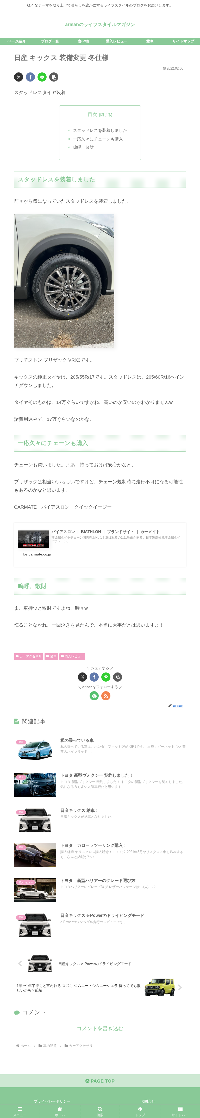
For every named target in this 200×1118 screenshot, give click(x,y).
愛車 (53, 656)
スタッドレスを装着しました (100, 130)
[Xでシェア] (18, 77)
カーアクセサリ (31, 656)
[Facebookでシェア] (30, 77)
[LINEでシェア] (42, 77)
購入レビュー (74, 656)
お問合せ (148, 1101)
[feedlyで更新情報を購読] (94, 695)
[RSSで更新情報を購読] (105, 695)
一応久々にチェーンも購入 (98, 139)
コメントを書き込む (100, 1028)
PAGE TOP (102, 1081)
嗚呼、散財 (83, 147)
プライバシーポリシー (52, 1101)
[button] (53, 77)
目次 (92, 114)
